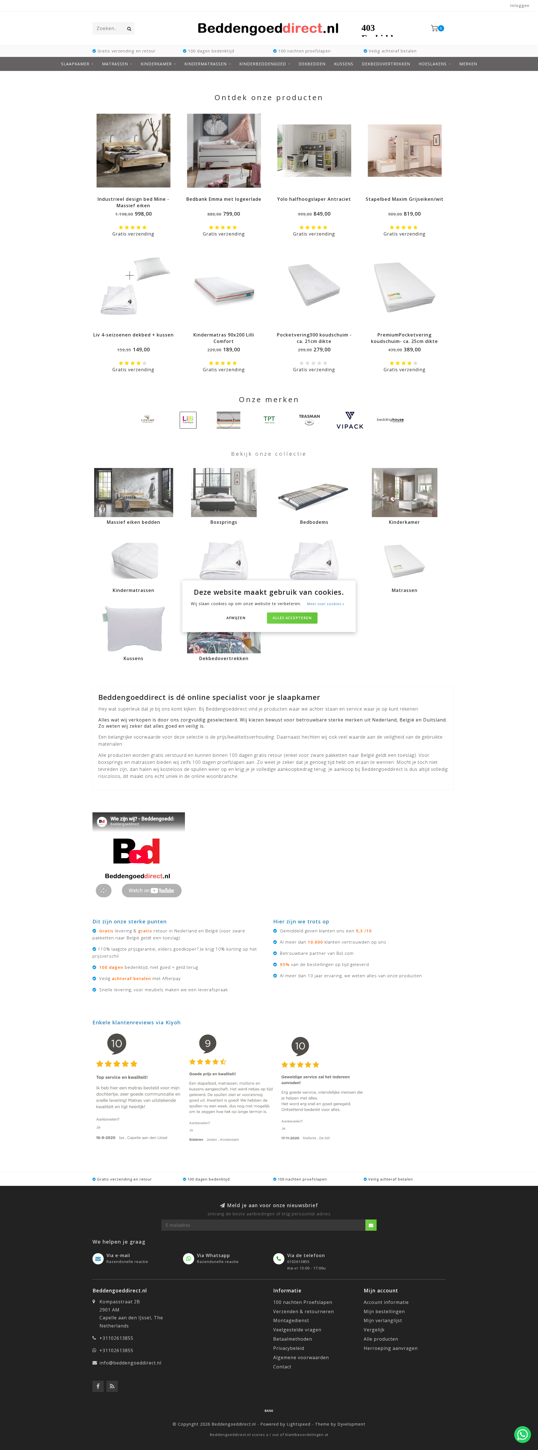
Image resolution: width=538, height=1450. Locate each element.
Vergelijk (374, 1330)
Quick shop (136, 197)
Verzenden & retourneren (303, 1311)
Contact (282, 1367)
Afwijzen (235, 617)
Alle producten (381, 1339)
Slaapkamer (75, 63)
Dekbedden (312, 63)
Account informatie (386, 1302)
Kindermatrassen (205, 63)
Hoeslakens (433, 63)
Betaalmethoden (292, 1339)
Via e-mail (118, 1255)
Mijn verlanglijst (383, 1320)
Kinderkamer (156, 63)
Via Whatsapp (213, 1255)
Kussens (343, 63)
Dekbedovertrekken (386, 63)
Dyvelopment (351, 1424)
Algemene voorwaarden (301, 1357)
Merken (468, 63)
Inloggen (520, 5)
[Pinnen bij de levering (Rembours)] (269, 1410)
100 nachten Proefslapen (302, 1302)
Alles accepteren (292, 617)
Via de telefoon (306, 1255)
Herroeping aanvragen (391, 1348)
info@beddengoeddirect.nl (130, 1363)
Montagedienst (291, 1320)
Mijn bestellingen (384, 1311)
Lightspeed (298, 1424)
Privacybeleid (288, 1348)
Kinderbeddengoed (262, 63)
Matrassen (115, 63)
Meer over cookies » (325, 603)
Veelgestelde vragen (297, 1330)
